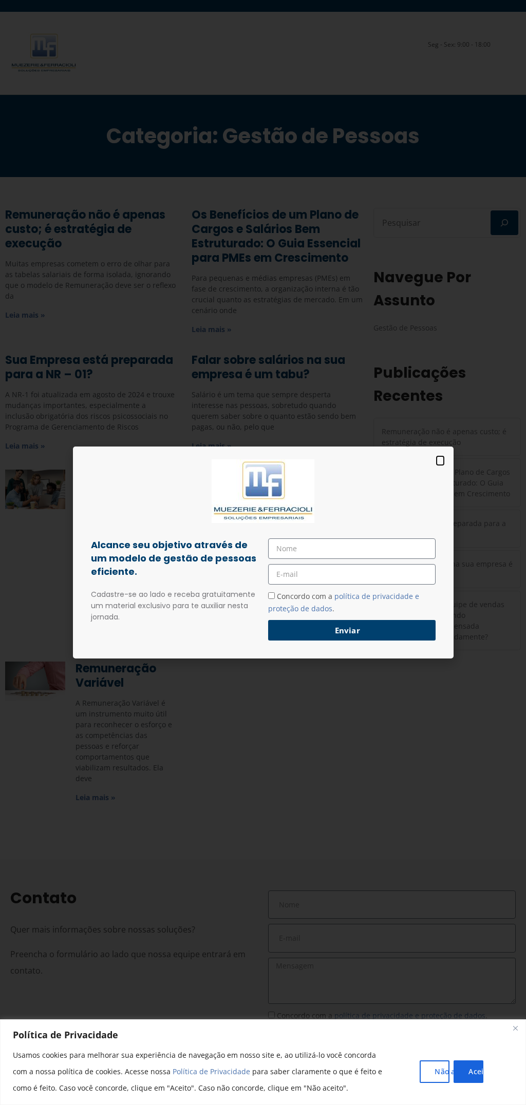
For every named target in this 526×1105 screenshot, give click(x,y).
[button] (440, 460)
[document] (263, 552)
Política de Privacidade (211, 1071)
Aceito (475, 1071)
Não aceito (442, 1071)
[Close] (515, 1028)
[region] (263, 1062)
